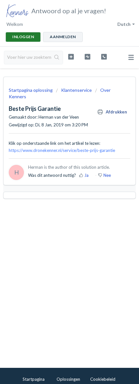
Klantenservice (76, 90)
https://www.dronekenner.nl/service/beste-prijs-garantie (62, 150)
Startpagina (34, 379)
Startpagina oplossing (31, 90)
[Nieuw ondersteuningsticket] (71, 56)
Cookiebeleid (102, 379)
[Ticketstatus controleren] (87, 56)
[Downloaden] (57, 188)
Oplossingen (68, 379)
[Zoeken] (57, 57)
